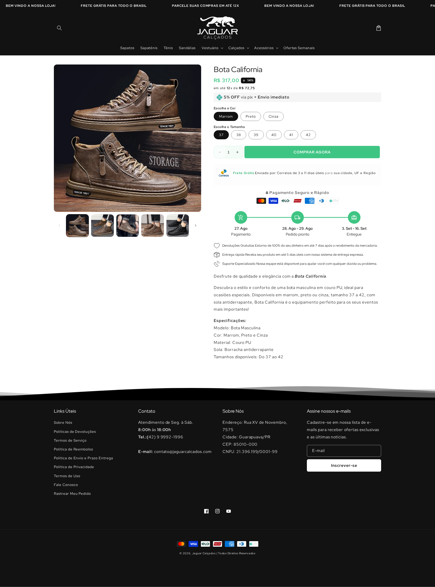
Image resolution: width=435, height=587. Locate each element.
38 (238, 135)
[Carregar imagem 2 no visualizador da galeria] (102, 225)
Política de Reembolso (73, 449)
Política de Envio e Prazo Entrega (83, 458)
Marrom (226, 116)
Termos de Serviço (70, 440)
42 (308, 135)
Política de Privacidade (74, 467)
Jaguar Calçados (204, 553)
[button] (59, 28)
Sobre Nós (63, 422)
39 (256, 135)
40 (273, 135)
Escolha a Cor (225, 108)
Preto (251, 116)
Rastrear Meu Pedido (72, 493)
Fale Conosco (66, 484)
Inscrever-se (344, 465)
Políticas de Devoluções (75, 431)
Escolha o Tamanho (229, 127)
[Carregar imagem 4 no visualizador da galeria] (152, 225)
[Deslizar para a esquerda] (59, 225)
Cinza (273, 116)
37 (221, 135)
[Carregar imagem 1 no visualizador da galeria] (77, 225)
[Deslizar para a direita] (195, 225)
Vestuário (210, 48)
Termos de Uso (67, 476)
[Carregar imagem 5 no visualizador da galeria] (177, 225)
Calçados (236, 48)
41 (291, 135)
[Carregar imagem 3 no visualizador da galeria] (127, 225)
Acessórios (264, 48)
